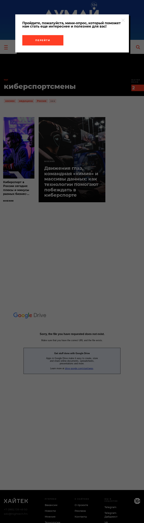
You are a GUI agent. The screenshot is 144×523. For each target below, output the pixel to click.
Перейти (42, 40)
